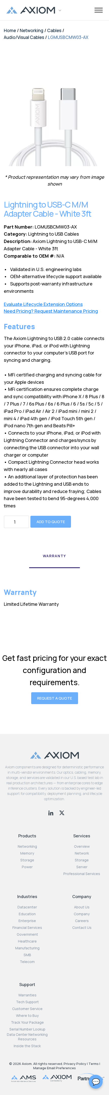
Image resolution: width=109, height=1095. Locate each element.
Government (27, 934)
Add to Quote (51, 521)
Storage (27, 860)
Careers (82, 921)
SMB (27, 955)
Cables (54, 30)
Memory (27, 853)
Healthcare (27, 941)
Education (27, 914)
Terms (93, 1063)
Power (27, 867)
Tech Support (27, 1002)
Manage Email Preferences (54, 1068)
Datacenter (27, 907)
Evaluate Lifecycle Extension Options (43, 304)
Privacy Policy (75, 1063)
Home (10, 30)
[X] (61, 812)
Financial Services (27, 927)
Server (81, 867)
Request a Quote (54, 698)
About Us (81, 907)
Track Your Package (27, 1022)
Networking (31, 30)
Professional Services (81, 873)
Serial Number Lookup (27, 1029)
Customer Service (27, 1009)
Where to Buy (27, 1015)
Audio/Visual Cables (24, 37)
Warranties (27, 995)
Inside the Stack (27, 1046)
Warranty (54, 555)
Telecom (27, 961)
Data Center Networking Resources (27, 1036)
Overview (82, 846)
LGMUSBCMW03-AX (68, 37)
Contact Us (82, 927)
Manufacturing (27, 948)
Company (82, 914)
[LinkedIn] (51, 812)
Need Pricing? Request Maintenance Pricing (51, 311)
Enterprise (27, 921)
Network (82, 853)
